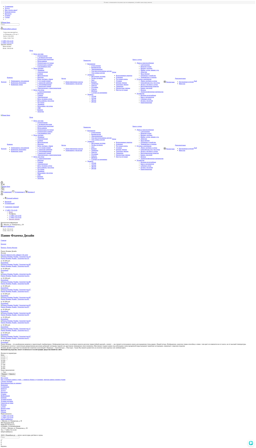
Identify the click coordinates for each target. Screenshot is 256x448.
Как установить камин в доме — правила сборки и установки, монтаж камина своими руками (33, 379)
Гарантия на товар (7, 403)
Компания (4, 385)
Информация (5, 396)
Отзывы (3, 394)
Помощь (3, 397)
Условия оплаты (6, 399)
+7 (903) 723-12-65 (7, 43)
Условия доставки (7, 401)
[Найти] (1, 439)
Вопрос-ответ (5, 408)
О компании (5, 387)
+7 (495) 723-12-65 (7, 41)
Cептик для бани (6, 381)
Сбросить (12, 374)
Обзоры (3, 412)
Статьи (3, 406)
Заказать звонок (14, 219)
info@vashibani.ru (8, 226)
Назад (11, 212)
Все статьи (4, 378)
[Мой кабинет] (2, 183)
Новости (4, 388)
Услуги (3, 390)
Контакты (4, 392)
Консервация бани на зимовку (11, 383)
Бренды (3, 410)
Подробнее (4, 262)
